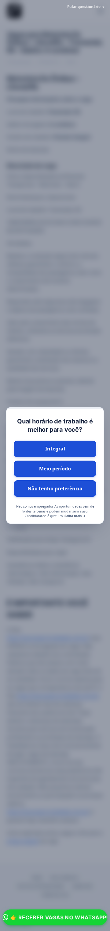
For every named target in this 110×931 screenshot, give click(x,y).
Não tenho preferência (55, 488)
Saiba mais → (75, 516)
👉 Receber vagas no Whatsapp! (59, 917)
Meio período (55, 468)
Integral (55, 448)
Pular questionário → (86, 6)
